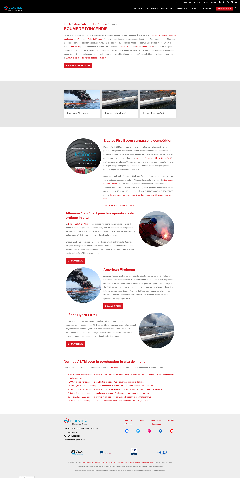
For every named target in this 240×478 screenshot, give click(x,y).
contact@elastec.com (78, 440)
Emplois (170, 420)
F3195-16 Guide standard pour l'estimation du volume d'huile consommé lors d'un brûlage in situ (108, 401)
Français (23, 477)
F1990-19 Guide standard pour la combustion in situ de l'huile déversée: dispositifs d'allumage (107, 382)
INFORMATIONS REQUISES (78, 66)
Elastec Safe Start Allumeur (79, 224)
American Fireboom (125, 47)
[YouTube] (236, 2)
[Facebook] (220, 2)
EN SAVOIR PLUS (75, 261)
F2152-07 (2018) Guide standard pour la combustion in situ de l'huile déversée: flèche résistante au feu (111, 386)
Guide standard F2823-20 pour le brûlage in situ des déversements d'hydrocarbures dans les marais (110, 397)
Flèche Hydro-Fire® (144, 47)
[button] (143, 8)
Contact (142, 420)
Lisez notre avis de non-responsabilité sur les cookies (119, 462)
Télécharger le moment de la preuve (118, 205)
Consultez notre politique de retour (143, 462)
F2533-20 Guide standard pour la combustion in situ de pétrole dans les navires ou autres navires (108, 393)
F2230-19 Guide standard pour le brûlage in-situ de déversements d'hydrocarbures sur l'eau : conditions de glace (115, 389)
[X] (224, 2)
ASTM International (116, 368)
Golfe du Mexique (95, 39)
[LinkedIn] (232, 2)
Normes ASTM (74, 47)
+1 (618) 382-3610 (73, 436)
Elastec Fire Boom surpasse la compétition (137, 140)
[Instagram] (228, 2)
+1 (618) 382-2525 (71, 432)
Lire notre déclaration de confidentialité (93, 462)
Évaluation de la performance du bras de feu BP (85, 58)
